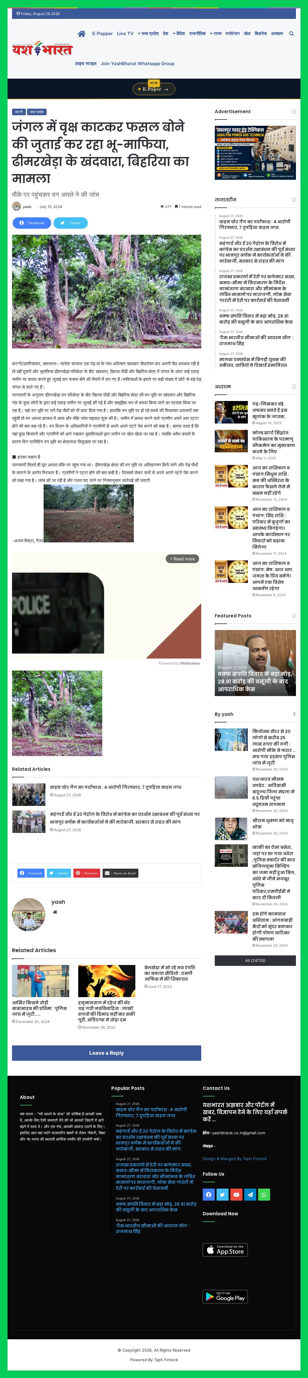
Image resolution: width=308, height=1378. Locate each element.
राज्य (217, 33)
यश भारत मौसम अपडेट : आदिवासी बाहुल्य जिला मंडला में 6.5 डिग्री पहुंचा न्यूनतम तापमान (273, 791)
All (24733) (255, 960)
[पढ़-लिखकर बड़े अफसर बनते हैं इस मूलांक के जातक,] (231, 412)
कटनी (19, 112)
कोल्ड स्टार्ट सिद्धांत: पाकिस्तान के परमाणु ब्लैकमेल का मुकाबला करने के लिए (273, 442)
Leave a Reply (106, 1053)
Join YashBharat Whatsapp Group (137, 63)
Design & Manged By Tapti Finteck (235, 1158)
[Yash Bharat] (42, 48)
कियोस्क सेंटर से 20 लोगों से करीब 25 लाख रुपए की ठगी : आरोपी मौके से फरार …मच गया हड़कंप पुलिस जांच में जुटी (274, 747)
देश (165, 33)
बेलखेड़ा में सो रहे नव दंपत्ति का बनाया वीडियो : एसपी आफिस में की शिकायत (169, 973)
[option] (255, 663)
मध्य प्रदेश (149, 33)
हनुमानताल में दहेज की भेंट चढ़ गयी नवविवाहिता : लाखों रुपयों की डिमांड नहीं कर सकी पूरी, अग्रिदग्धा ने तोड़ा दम (106, 1011)
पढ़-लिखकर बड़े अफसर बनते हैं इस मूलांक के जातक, (269, 410)
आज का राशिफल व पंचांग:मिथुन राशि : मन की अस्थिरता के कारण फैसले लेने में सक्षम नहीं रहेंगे (271, 480)
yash (27, 206)
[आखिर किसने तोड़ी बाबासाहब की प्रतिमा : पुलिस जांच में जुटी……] (40, 981)
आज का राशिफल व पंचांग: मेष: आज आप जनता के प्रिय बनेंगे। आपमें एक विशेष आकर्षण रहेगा (272, 576)
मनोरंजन (233, 33)
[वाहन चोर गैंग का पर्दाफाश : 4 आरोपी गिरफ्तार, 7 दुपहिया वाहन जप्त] (28, 794)
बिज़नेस (261, 33)
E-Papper (102, 33)
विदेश (180, 33)
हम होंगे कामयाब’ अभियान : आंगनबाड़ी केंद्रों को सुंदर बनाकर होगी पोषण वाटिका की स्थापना (272, 926)
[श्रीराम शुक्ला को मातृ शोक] (231, 829)
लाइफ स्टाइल (86, 63)
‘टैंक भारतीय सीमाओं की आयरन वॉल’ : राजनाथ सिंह (251, 685)
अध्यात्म (277, 33)
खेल (247, 33)
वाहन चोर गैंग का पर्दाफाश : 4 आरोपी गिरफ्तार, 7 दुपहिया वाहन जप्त (115, 787)
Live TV (125, 33)
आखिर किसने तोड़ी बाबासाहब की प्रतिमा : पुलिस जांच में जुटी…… (39, 1008)
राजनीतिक (197, 33)
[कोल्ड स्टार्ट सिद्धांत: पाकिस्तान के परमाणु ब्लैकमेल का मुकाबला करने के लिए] (231, 441)
